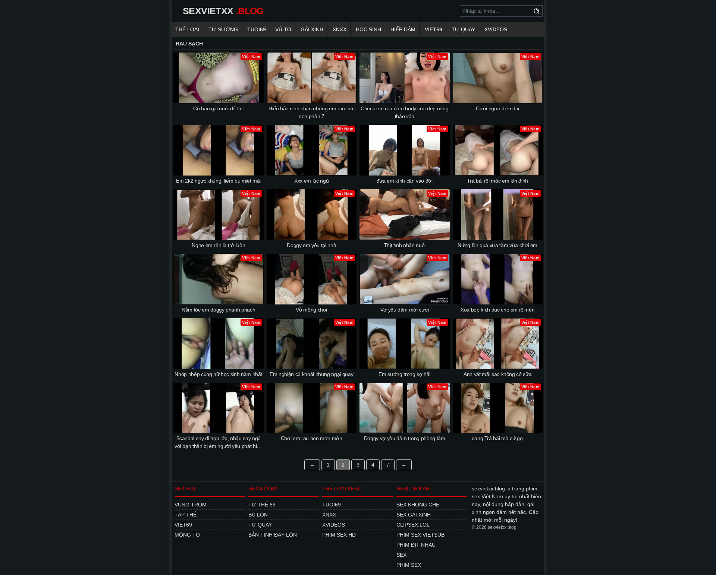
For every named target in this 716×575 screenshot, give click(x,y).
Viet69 (433, 29)
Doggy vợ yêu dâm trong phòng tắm (404, 438)
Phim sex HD (339, 535)
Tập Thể (186, 515)
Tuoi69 (256, 29)
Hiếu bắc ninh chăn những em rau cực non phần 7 (311, 112)
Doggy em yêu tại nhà (311, 245)
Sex (401, 555)
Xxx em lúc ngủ (311, 181)
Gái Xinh (312, 29)
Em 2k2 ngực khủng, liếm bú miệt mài (218, 181)
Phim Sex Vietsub (420, 535)
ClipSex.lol (413, 525)
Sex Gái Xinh (413, 515)
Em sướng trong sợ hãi (404, 374)
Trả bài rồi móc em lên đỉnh (497, 181)
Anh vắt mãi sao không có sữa (497, 374)
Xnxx (339, 29)
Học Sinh (368, 29)
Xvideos (495, 29)
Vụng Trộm (191, 505)
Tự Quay (463, 29)
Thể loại (187, 29)
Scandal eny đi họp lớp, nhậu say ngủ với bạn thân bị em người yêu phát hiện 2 (219, 442)
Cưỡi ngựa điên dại (497, 108)
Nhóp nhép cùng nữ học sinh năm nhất (218, 374)
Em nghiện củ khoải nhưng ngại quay (311, 374)
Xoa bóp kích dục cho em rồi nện (497, 310)
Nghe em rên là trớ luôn (218, 245)
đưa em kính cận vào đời (405, 181)
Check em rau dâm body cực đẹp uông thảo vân (404, 112)
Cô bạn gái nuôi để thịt (218, 108)
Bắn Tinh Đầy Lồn (272, 535)
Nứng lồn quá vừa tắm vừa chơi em (497, 245)
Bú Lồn (258, 515)
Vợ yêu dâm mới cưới (404, 310)
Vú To (283, 29)
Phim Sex (408, 565)
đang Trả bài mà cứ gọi (498, 438)
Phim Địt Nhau (416, 545)
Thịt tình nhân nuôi (404, 245)
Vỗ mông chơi (311, 310)
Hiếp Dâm (402, 29)
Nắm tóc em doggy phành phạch (218, 310)
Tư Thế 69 (262, 505)
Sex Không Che (417, 505)
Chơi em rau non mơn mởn (311, 438)
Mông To (187, 535)
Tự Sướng (223, 29)
